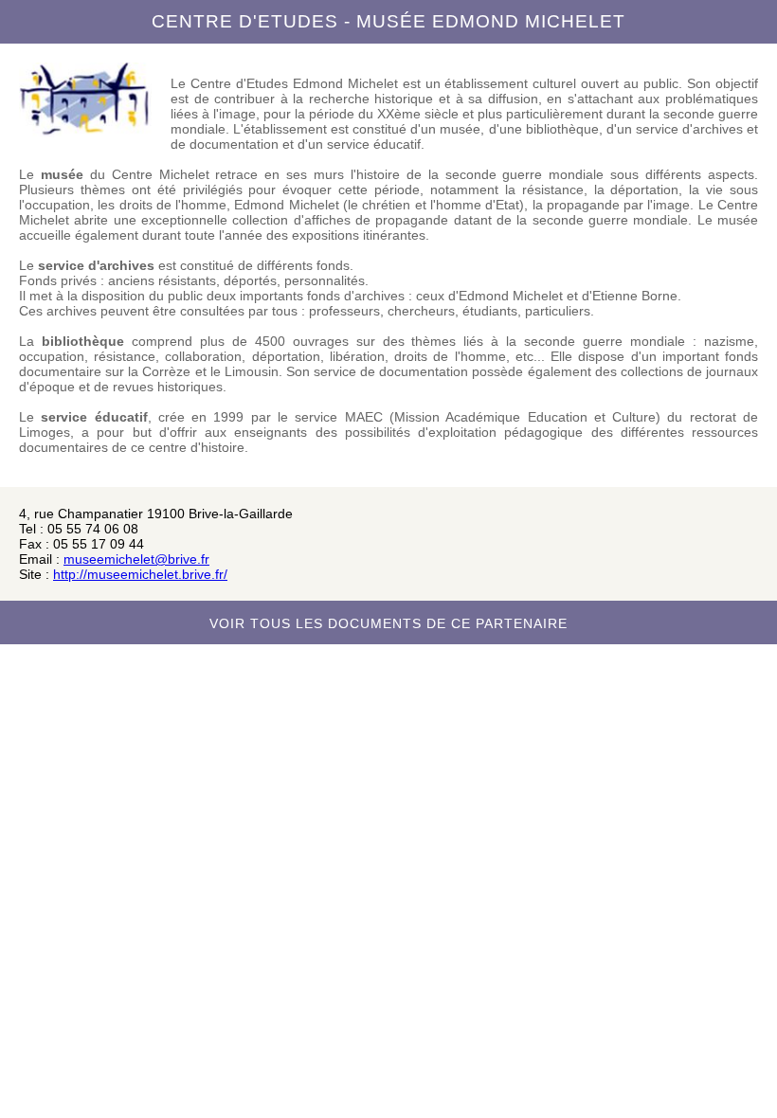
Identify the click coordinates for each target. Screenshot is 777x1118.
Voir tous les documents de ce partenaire (388, 623)
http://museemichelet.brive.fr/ (140, 574)
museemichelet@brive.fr (136, 559)
